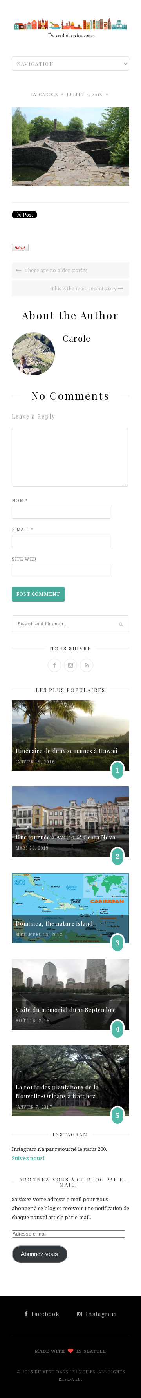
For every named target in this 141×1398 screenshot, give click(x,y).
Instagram (100, 1314)
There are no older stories (55, 270)
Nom (20, 500)
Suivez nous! (28, 1158)
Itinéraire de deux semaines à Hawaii (67, 751)
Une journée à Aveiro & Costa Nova (66, 837)
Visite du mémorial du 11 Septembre (66, 1010)
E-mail (23, 529)
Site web (24, 559)
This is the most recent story (84, 288)
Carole (48, 94)
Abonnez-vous (39, 1254)
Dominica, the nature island (54, 923)
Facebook (44, 1314)
